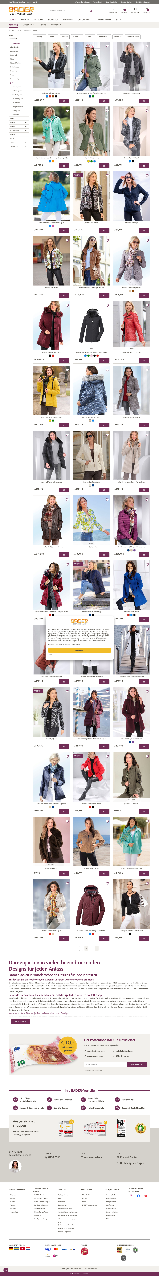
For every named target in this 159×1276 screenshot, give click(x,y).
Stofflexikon (110, 1205)
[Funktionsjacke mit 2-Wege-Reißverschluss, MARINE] (128, 550)
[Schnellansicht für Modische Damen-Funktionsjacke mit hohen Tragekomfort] (104, 938)
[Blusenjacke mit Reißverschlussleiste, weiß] (133, 934)
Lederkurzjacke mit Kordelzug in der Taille (91, 288)
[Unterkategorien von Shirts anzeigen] (26, 142)
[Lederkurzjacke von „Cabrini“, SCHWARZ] (56, 96)
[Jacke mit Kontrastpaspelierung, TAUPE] (133, 291)
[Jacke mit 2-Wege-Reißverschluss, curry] (50, 420)
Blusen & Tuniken (15, 63)
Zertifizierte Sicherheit (41, 1205)
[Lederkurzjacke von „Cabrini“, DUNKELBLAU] (47, 96)
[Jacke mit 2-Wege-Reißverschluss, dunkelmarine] (130, 742)
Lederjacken (16, 103)
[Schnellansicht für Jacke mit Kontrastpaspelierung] (144, 295)
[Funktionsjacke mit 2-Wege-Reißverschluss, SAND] (131, 550)
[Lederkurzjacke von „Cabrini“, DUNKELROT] (50, 96)
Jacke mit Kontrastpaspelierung (131, 288)
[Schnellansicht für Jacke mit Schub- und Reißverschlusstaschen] (104, 101)
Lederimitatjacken (17, 99)
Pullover (12, 134)
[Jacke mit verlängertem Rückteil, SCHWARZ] (93, 807)
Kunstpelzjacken (17, 95)
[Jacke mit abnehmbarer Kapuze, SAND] (53, 934)
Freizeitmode (14, 67)
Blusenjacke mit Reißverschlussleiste (131, 931)
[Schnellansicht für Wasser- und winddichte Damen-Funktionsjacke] (104, 360)
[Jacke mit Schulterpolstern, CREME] (90, 485)
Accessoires (14, 51)
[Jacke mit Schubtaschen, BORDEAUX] (128, 615)
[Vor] (102, 948)
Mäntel (12, 126)
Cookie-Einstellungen (65, 1209)
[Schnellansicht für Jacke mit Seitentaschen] (104, 873)
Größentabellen (111, 1195)
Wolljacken (15, 115)
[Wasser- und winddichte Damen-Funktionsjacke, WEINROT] (97, 355)
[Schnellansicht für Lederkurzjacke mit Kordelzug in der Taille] (104, 295)
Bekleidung (16, 43)
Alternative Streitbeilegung (66, 1219)
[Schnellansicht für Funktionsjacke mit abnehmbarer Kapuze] (64, 230)
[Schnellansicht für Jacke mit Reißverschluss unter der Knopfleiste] (64, 811)
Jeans (12, 119)
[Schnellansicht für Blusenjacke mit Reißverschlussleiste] (144, 938)
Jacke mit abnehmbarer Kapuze (51, 352)
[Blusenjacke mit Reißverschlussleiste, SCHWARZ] (130, 934)
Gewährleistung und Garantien (68, 1212)
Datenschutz (62, 1205)
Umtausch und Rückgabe (42, 1202)
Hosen (12, 75)
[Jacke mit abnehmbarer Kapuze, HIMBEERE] (50, 934)
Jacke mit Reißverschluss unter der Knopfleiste (51, 804)
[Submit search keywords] (91, 10)
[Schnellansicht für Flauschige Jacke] (64, 746)
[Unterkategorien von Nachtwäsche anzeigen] (26, 130)
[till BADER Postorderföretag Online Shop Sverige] (16, 1248)
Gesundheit (14, 1212)
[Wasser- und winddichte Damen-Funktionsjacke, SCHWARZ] (94, 355)
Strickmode (14, 146)
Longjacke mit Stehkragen (131, 417)
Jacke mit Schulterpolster (91, 158)
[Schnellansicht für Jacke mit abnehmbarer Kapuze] (64, 360)
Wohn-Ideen (110, 1219)
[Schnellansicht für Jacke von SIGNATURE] (144, 811)
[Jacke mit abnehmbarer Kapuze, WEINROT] (53, 355)
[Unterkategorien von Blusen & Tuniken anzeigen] (26, 63)
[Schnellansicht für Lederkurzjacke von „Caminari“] (144, 360)
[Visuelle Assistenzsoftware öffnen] (122, 1258)
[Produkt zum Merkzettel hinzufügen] (67, 46)
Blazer (12, 59)
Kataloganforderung (40, 1219)
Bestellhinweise (111, 1198)
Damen (12, 1198)
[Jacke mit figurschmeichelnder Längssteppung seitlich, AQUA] (50, 161)
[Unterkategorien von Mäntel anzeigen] (26, 126)
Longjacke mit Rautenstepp (131, 93)
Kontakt (84, 1198)
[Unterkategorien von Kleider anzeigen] (26, 122)
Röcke (12, 138)
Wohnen (13, 1209)
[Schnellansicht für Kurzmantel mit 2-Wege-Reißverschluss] (144, 681)
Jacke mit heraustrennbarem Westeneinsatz (131, 482)
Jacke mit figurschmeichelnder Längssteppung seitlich (51, 158)
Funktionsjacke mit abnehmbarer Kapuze (51, 223)
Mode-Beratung (111, 1209)
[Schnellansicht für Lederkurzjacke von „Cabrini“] (64, 101)
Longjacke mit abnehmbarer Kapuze (91, 677)
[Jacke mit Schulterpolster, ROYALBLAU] (94, 161)
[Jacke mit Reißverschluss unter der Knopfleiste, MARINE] (53, 807)
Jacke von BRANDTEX (51, 868)
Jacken (12, 83)
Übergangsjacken (17, 107)
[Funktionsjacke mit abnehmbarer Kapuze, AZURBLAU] (50, 226)
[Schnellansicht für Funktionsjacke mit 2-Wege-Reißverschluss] (144, 554)
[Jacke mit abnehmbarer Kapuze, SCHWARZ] (50, 355)
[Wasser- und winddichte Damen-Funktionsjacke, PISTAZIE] (88, 355)
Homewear (13, 71)
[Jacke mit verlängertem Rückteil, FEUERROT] (90, 807)
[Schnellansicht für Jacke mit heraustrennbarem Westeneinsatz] (144, 490)
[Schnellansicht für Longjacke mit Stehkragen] (144, 425)
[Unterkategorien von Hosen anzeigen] (26, 75)
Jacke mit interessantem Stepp (91, 612)
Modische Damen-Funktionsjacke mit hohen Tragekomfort (91, 931)
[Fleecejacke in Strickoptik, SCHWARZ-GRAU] (133, 161)
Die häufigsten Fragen (41, 1212)
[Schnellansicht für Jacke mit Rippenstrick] (104, 230)
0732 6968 (54, 1157)
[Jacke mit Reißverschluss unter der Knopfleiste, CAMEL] (50, 807)
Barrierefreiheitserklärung (66, 1228)
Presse (84, 1202)
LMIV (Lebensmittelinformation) (66, 1223)
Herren (12, 1202)
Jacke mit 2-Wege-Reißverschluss (51, 417)
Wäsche (12, 1205)
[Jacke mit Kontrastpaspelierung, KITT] (130, 291)
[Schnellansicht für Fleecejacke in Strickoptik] (144, 165)
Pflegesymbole (111, 1202)
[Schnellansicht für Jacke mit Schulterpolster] (104, 165)
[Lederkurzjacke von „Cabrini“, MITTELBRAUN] (53, 96)
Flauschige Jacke (51, 739)
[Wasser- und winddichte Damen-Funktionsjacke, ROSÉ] (91, 355)
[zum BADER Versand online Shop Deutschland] (11, 1248)
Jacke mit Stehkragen (131, 223)
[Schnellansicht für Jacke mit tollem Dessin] (104, 554)
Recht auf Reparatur (64, 1232)
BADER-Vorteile (39, 1195)
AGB (59, 1198)
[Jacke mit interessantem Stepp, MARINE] (90, 615)
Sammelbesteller (39, 1209)
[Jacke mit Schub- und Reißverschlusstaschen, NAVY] (90, 96)
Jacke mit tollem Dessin (91, 547)
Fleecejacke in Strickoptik (131, 158)
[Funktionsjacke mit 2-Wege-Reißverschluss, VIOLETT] (134, 550)
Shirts (12, 142)
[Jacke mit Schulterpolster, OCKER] (88, 161)
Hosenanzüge (14, 79)
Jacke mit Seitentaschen (91, 868)
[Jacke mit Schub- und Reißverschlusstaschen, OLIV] (93, 96)
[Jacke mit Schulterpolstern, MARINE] (93, 485)
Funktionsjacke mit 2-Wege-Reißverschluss (131, 547)
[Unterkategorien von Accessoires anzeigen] (26, 51)
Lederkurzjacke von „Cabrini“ (51, 93)
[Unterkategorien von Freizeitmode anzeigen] (26, 67)
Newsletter (37, 1215)
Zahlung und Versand (41, 1198)
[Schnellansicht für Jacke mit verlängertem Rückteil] (104, 811)
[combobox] (71, 10)
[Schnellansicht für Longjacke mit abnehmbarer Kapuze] (104, 681)
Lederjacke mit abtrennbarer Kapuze (51, 547)
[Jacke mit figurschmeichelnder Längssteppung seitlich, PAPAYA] (53, 161)
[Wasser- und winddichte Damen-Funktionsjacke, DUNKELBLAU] (85, 355)
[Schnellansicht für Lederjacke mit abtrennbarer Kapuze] (64, 554)
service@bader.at (93, 1157)
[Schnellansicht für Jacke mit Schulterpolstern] (104, 490)
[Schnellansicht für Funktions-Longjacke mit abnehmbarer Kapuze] (104, 746)
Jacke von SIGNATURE (131, 804)
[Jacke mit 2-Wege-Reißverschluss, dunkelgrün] (53, 420)
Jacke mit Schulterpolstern (91, 482)
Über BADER (86, 1195)
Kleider (12, 122)
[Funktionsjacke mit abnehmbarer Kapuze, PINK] (53, 226)
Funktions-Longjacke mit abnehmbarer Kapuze (91, 739)
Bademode (13, 55)
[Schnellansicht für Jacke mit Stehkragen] (144, 230)
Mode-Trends (110, 1215)
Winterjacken (16, 111)
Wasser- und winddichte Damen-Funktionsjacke (91, 352)
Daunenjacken (16, 87)
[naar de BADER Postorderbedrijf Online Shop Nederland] (28, 1248)
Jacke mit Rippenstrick (91, 223)
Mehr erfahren (20, 1021)
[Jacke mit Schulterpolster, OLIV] (91, 161)
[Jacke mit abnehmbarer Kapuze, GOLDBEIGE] (90, 420)
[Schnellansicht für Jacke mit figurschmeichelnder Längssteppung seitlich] (64, 165)
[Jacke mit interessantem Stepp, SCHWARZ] (93, 615)
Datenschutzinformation (93, 1070)
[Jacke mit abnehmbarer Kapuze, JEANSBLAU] (93, 420)
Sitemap (13, 1195)
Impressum (61, 1202)
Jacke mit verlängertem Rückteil (91, 804)
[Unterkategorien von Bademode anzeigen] (26, 55)
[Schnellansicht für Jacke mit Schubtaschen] (144, 619)
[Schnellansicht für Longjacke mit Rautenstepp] (144, 101)
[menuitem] (12, 19)
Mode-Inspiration (112, 1212)
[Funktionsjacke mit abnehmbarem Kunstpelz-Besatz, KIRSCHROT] (50, 615)
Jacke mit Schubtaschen (131, 612)
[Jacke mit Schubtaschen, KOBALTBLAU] (131, 615)
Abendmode (14, 47)
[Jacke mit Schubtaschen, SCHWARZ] (134, 615)
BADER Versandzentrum (90, 1205)
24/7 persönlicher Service (82, 2)
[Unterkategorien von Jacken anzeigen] (26, 83)
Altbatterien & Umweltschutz (67, 1215)
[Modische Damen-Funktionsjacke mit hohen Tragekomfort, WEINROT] (93, 934)
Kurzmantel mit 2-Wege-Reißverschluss (131, 677)
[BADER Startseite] (21, 11)
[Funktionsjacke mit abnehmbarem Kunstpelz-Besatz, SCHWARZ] (53, 615)
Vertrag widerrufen (64, 1195)
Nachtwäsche (14, 130)
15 (96, 948)
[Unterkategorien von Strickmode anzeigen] (26, 146)
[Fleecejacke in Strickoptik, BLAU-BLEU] (130, 161)
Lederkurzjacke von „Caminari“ (131, 352)
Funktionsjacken (17, 91)
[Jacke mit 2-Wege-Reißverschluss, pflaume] (133, 742)
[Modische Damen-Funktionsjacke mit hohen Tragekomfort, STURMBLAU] (90, 934)
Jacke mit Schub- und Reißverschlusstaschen (91, 93)
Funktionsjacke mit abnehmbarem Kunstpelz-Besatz (51, 612)
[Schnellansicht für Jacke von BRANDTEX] (64, 873)
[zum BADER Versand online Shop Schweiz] (22, 1248)
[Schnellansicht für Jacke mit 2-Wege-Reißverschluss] (64, 425)
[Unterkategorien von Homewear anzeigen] (26, 71)
